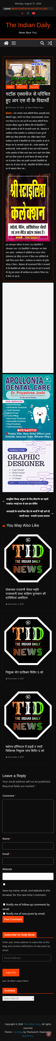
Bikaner (10, 87)
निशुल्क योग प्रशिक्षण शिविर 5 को (24, 672)
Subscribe (11, 972)
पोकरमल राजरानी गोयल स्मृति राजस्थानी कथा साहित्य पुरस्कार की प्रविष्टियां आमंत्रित (26, 594)
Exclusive (34, 87)
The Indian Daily (28, 25)
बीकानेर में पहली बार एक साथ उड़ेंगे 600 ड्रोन (29, 8)
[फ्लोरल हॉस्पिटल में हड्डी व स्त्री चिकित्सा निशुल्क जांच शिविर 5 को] (28, 692)
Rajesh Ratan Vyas (35, 107)
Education (21, 87)
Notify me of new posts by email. (25, 913)
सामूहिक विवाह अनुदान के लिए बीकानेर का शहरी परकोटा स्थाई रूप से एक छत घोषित (27, 501)
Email (6, 854)
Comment (9, 795)
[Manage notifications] (48, 1034)
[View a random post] (50, 43)
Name (7, 838)
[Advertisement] (28, 328)
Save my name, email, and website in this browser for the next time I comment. (26, 893)
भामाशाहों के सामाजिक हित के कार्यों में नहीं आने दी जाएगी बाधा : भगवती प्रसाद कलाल (28, 514)
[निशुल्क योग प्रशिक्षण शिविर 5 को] (28, 617)
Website (7, 869)
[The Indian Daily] (6, 43)
